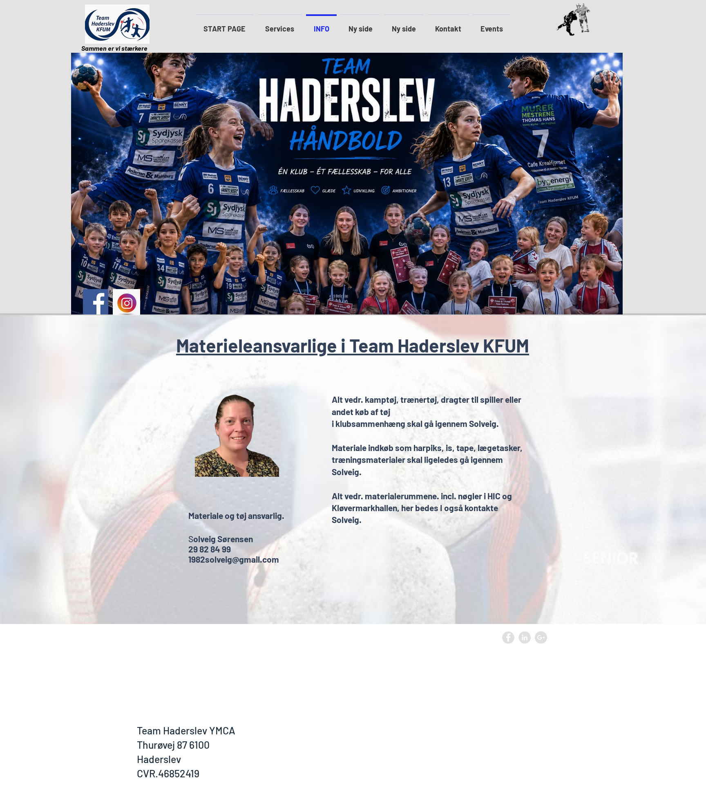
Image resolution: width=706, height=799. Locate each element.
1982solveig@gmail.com (233, 559)
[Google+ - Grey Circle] (541, 637)
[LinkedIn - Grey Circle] (524, 637)
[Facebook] (95, 301)
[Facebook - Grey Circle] (508, 637)
